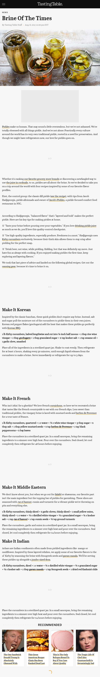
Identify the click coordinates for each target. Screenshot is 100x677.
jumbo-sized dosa (41, 559)
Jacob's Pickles (56, 199)
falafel (58, 494)
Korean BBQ (13, 327)
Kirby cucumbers (11, 239)
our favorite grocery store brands (41, 178)
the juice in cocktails (17, 182)
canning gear (8, 266)
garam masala (70, 555)
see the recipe (58, 196)
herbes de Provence (86, 412)
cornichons (56, 405)
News (5, 12)
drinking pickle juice (85, 225)
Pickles (6, 126)
